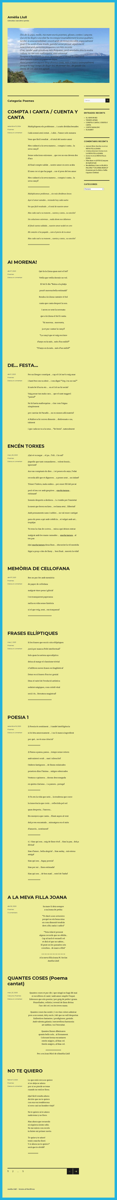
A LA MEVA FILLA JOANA (37, 897)
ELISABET (90, 130)
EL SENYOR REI (91, 118)
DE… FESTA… (23, 365)
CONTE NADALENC (93, 127)
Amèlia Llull (17, 17)
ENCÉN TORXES (26, 446)
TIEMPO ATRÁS (92, 120)
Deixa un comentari (15, 133)
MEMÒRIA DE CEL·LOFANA (39, 568)
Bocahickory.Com (92, 165)
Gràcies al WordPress (27, 1189)
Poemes (11, 129)
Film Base (89, 161)
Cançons (11, 996)
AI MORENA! (22, 262)
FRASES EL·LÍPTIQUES (33, 633)
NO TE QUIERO (25, 1071)
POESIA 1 (18, 717)
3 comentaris (12, 913)
